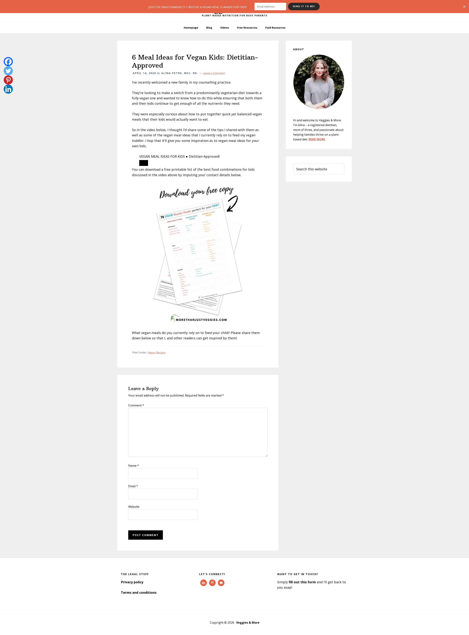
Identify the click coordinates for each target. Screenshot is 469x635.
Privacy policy (132, 582)
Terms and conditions (138, 592)
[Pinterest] (8, 80)
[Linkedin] (8, 89)
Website (133, 507)
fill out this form (302, 582)
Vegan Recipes (156, 352)
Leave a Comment (214, 73)
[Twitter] (8, 70)
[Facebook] (8, 61)
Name (133, 466)
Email (133, 486)
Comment (136, 405)
